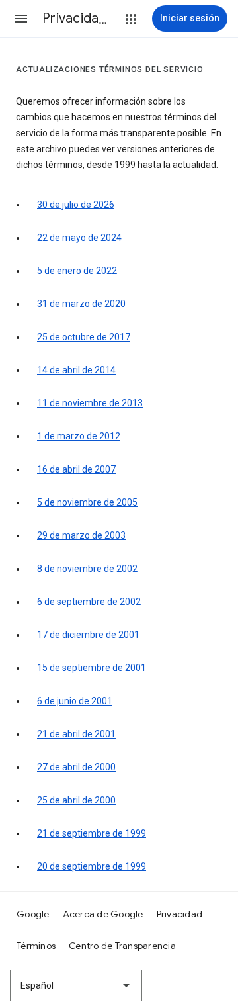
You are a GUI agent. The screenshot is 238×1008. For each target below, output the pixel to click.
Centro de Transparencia (122, 946)
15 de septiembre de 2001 (91, 668)
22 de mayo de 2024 (79, 237)
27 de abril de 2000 (76, 767)
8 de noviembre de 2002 (87, 568)
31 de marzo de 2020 (81, 303)
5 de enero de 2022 (77, 270)
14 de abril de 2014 (76, 370)
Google (33, 914)
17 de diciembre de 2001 (88, 634)
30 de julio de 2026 (75, 204)
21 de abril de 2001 (76, 734)
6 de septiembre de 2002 (89, 601)
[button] (21, 18)
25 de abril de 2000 (76, 800)
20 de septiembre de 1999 (91, 866)
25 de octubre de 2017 (83, 337)
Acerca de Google (103, 914)
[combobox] (76, 985)
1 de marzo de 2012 (78, 436)
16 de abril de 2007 (76, 469)
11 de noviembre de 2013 (90, 403)
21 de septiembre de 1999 (91, 833)
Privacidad (180, 914)
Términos (36, 946)
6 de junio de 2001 (74, 701)
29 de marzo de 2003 (81, 535)
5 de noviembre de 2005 (87, 502)
